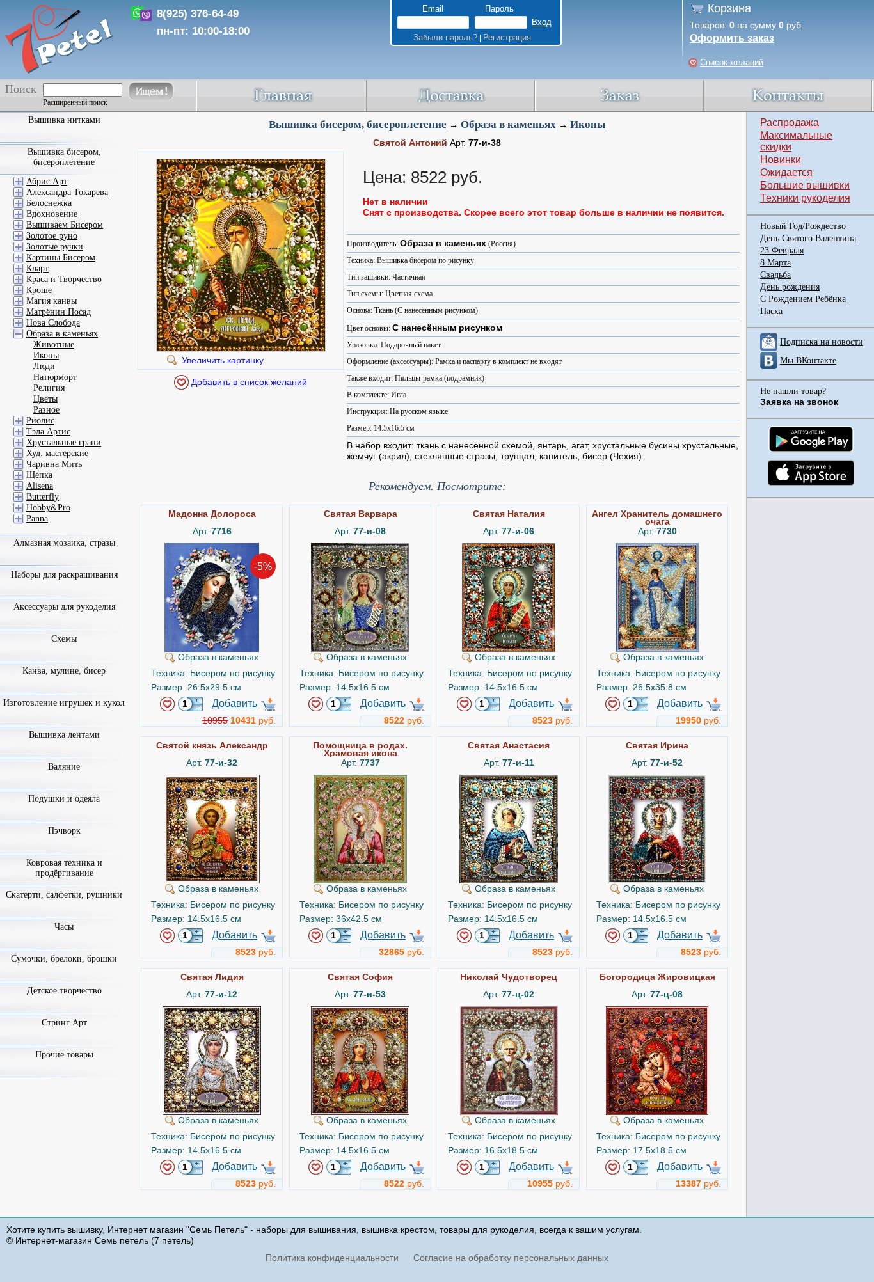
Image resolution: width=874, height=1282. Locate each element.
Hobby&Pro (48, 507)
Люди (44, 366)
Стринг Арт (64, 1022)
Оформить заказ (732, 38)
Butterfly (42, 497)
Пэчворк (64, 830)
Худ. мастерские (57, 453)
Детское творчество (64, 990)
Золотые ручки (54, 246)
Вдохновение (51, 214)
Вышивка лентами (64, 735)
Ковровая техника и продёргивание (64, 868)
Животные (53, 344)
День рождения (790, 287)
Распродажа (789, 122)
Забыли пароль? (445, 37)
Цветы (45, 399)
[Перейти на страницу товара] (211, 548)
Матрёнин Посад (58, 312)
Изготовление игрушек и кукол (64, 703)
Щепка (39, 475)
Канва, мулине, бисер (64, 671)
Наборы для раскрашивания (64, 575)
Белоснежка (49, 203)
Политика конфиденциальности (332, 1258)
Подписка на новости (821, 342)
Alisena (39, 486)
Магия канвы (51, 301)
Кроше (39, 290)
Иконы (587, 124)
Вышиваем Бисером (64, 225)
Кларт (37, 268)
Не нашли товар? (793, 391)
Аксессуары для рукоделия (64, 607)
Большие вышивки (805, 185)
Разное (46, 410)
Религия (49, 388)
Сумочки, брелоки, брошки (64, 958)
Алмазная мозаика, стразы (64, 543)
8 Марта (775, 262)
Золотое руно (51, 236)
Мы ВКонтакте (808, 360)
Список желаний (731, 62)
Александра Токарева (67, 192)
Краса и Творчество (64, 279)
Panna (37, 518)
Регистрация (507, 37)
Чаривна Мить (54, 464)
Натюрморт (55, 377)
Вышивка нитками (64, 120)
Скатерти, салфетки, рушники (64, 894)
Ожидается (786, 172)
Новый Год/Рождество (803, 226)
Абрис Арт (46, 181)
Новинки (780, 159)
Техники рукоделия (805, 198)
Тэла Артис (48, 431)
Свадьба (775, 275)
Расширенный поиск (75, 102)
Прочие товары (64, 1054)
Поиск (20, 89)
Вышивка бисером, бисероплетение (358, 124)
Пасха (771, 311)
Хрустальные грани (63, 442)
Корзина (729, 8)
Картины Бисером (60, 257)
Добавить (234, 703)
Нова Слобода (53, 323)
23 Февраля (782, 250)
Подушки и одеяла (64, 798)
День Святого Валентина (808, 238)
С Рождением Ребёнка (803, 299)
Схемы (64, 639)
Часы (64, 926)
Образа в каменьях (508, 124)
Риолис (40, 420)
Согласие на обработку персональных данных (510, 1258)
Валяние (64, 767)
